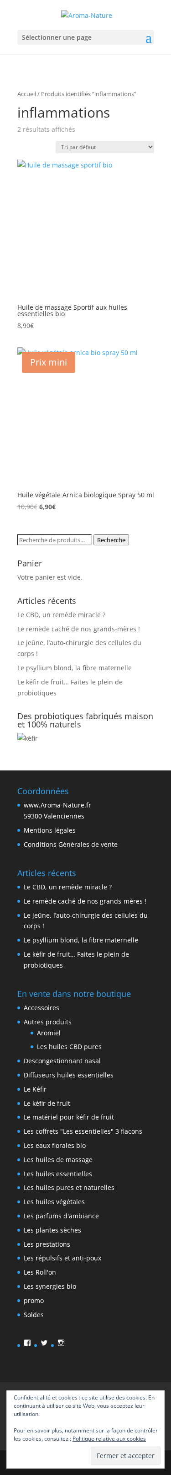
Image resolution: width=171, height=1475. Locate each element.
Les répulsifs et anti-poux (62, 1258)
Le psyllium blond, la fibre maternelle (74, 667)
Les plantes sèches (52, 1230)
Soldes (34, 1314)
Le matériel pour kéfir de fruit (69, 1117)
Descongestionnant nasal (62, 1060)
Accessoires (41, 1007)
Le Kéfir (35, 1089)
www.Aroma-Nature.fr (57, 805)
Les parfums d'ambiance (61, 1215)
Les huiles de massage (58, 1159)
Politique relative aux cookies (109, 1439)
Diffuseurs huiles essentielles (69, 1075)
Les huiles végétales (54, 1201)
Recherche (111, 540)
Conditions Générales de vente (71, 844)
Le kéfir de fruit (47, 1103)
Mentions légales (50, 830)
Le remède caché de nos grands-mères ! (78, 628)
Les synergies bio (50, 1286)
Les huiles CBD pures (69, 1046)
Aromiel (49, 1032)
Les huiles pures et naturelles (69, 1187)
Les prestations (47, 1244)
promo (34, 1300)
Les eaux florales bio (55, 1145)
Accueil (26, 94)
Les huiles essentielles (58, 1173)
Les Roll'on (40, 1272)
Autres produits (48, 1021)
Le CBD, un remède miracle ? (61, 614)
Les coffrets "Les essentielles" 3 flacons (83, 1131)
